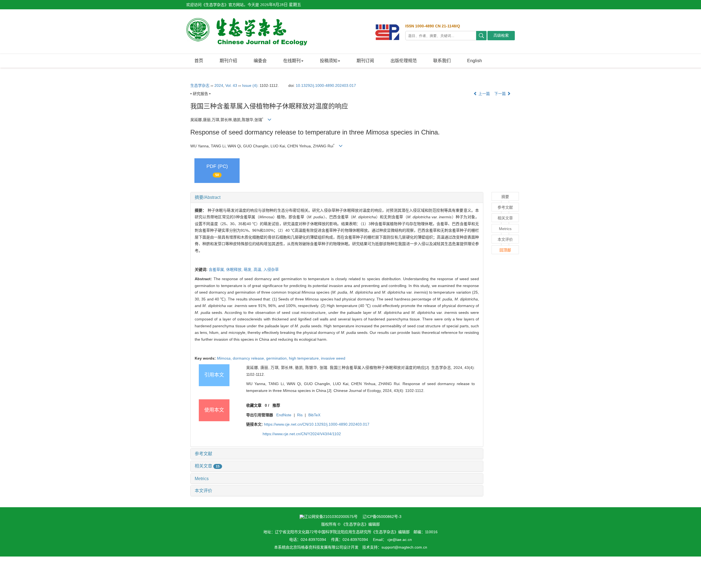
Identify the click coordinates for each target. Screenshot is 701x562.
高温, (258, 269)
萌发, (249, 269)
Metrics (202, 478)
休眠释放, (235, 269)
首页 (198, 60)
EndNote (283, 415)
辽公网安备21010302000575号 (331, 516)
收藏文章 (254, 405)
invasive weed (333, 358)
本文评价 (203, 490)
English (474, 60)
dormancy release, (249, 358)
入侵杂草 (271, 269)
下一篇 (500, 93)
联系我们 (442, 60)
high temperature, (305, 358)
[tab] (337, 197)
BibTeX (314, 415)
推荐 (276, 405)
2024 (218, 85)
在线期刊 (292, 60)
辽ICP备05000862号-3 (382, 516)
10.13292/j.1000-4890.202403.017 (326, 85)
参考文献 (203, 453)
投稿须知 (328, 60)
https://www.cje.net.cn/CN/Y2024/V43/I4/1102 (302, 434)
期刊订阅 (365, 60)
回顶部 (505, 250)
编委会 (260, 60)
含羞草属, (217, 269)
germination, (277, 358)
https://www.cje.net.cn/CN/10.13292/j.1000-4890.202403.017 (316, 424)
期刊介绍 (228, 60)
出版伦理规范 (403, 60)
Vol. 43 (231, 85)
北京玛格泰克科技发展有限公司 (316, 547)
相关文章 (207, 466)
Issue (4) (249, 85)
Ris (300, 415)
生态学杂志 (199, 85)
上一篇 (483, 93)
